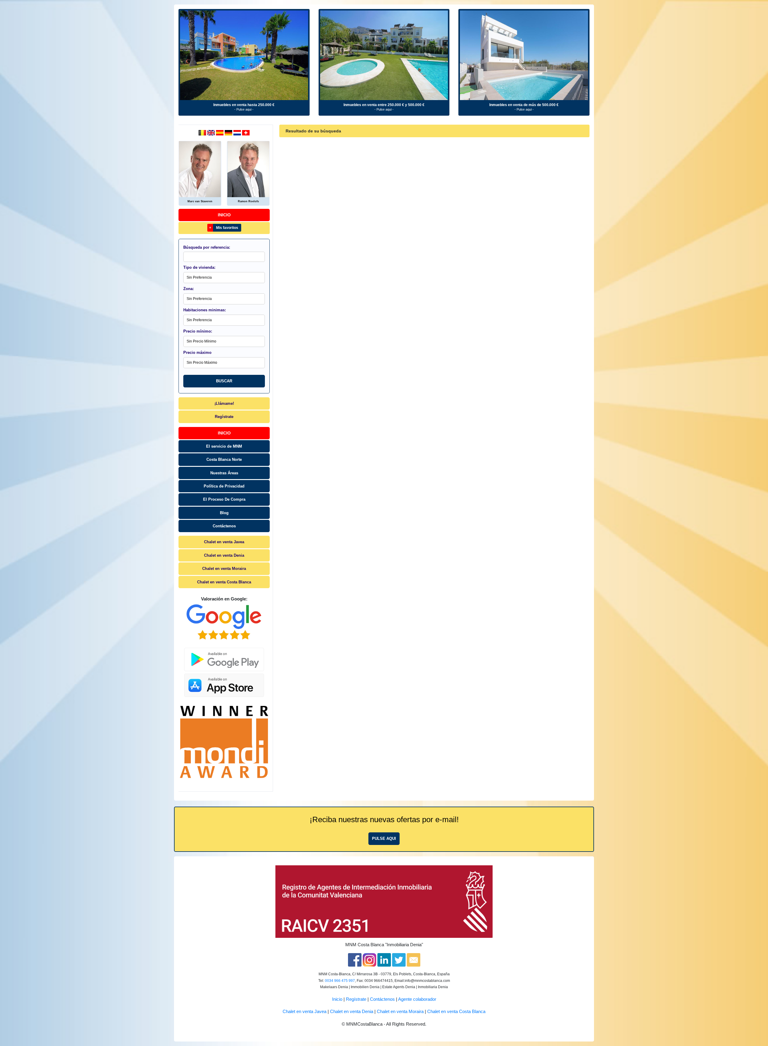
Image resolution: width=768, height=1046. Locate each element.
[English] (211, 132)
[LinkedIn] (384, 959)
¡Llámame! (224, 403)
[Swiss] (246, 132)
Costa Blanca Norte (224, 459)
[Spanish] (220, 132)
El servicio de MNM (224, 446)
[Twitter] (399, 959)
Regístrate (224, 416)
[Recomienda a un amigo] (413, 959)
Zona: (188, 288)
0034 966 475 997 (340, 981)
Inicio (224, 214)
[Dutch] (203, 132)
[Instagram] (369, 959)
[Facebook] (355, 959)
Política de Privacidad (224, 486)
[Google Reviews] (224, 622)
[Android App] (224, 656)
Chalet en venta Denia (224, 555)
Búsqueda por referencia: (206, 247)
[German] (229, 132)
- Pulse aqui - (244, 109)
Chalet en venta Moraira (224, 568)
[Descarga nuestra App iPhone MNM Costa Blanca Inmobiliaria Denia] (224, 683)
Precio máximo (197, 352)
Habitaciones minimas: (204, 310)
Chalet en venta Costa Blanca (224, 582)
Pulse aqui (384, 838)
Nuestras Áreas (224, 473)
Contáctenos (224, 526)
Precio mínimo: (197, 331)
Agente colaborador (417, 999)
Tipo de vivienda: (199, 267)
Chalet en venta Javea (224, 542)
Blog (224, 513)
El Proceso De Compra (224, 499)
